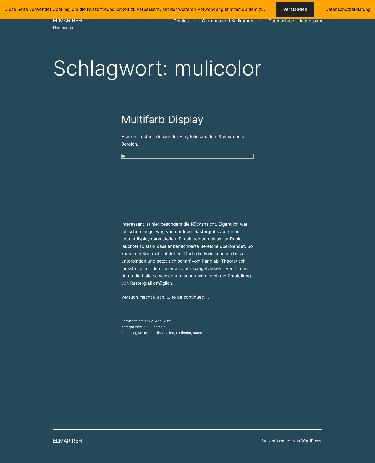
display (161, 333)
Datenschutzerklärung (348, 9)
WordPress (311, 440)
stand (197, 333)
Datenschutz (281, 20)
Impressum (311, 20)
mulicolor (183, 333)
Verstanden (295, 9)
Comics (181, 20)
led (171, 333)
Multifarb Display (162, 119)
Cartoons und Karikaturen (228, 20)
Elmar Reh (67, 20)
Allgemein (157, 327)
